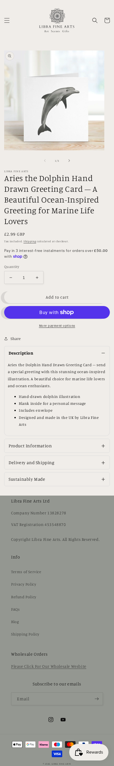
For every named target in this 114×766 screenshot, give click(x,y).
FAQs (15, 609)
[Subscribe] (96, 698)
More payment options (57, 325)
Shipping (30, 241)
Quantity (11, 266)
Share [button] (16, 338)
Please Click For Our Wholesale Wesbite (48, 666)
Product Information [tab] (30, 445)
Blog (15, 621)
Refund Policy (24, 596)
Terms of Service (26, 571)
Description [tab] (21, 353)
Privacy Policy (23, 584)
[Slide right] (69, 161)
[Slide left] (45, 161)
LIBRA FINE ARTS (61, 763)
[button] (7, 20)
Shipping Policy (25, 634)
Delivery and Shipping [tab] (32, 462)
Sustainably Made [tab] (27, 479)
